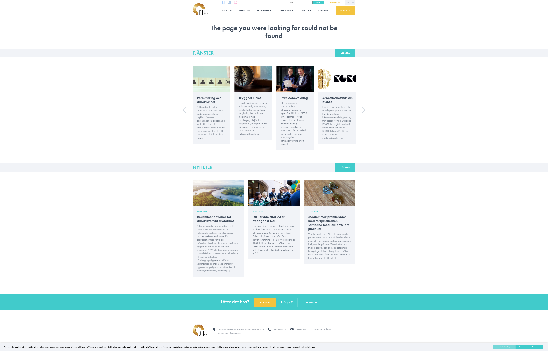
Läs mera (345, 53)
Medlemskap (263, 10)
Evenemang (285, 10)
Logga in (335, 2)
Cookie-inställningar (229, 333)
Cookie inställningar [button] (504, 347)
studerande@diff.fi (323, 329)
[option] (211, 107)
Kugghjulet (324, 10)
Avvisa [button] (521, 347)
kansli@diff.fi (304, 329)
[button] (318, 2)
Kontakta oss (310, 302)
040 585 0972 (280, 329)
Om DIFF (225, 10)
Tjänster (243, 10)
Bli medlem (345, 10)
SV (348, 2)
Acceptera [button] (535, 347)
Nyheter (305, 10)
